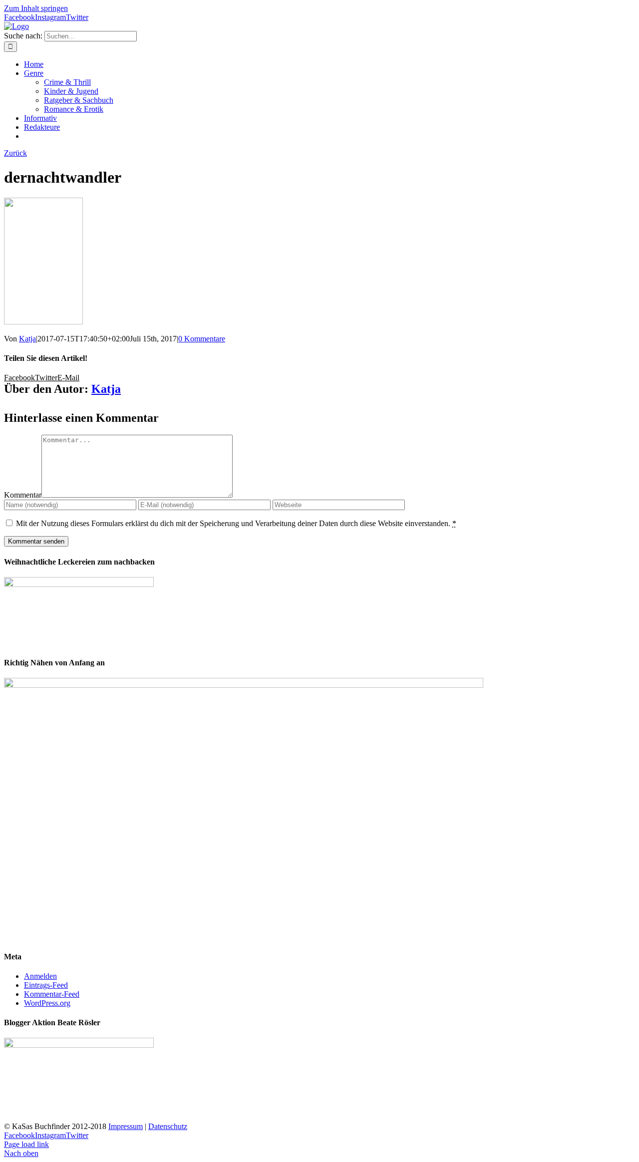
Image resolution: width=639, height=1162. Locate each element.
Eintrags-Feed (46, 985)
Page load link (26, 1144)
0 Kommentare (201, 338)
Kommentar (22, 495)
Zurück (15, 153)
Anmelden (40, 976)
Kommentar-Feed (51, 994)
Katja (27, 338)
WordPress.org (47, 1003)
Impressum (125, 1126)
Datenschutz (167, 1126)
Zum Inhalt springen (36, 8)
